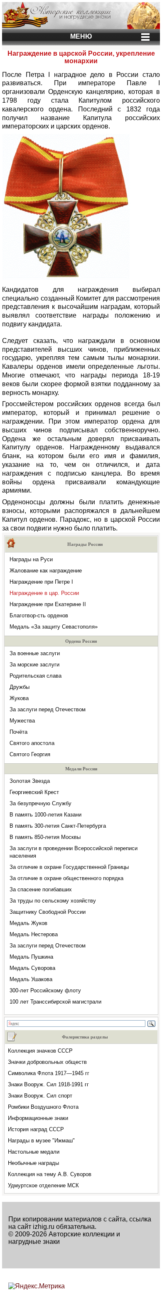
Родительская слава (35, 676)
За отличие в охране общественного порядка (66, 878)
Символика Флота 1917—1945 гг (48, 1073)
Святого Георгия (30, 754)
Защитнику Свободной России (48, 912)
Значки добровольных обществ (47, 1062)
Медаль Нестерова (34, 934)
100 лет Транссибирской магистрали (55, 1002)
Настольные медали (33, 1152)
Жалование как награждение (46, 570)
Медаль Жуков (28, 923)
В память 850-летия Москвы (45, 837)
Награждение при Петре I (41, 582)
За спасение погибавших (41, 889)
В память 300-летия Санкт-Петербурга (58, 826)
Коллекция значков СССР (40, 1051)
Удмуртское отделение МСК (43, 1185)
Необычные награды (33, 1163)
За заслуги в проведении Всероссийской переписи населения (73, 852)
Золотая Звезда (30, 781)
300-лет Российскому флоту (45, 990)
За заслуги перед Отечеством (48, 709)
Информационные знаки (38, 1118)
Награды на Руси (31, 559)
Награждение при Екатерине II (48, 604)
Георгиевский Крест (34, 792)
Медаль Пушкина (31, 957)
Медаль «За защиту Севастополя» (54, 627)
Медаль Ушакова (31, 979)
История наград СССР (36, 1129)
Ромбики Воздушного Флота (43, 1107)
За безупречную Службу (40, 803)
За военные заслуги (35, 653)
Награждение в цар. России (44, 593)
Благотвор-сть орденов (39, 615)
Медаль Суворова (32, 968)
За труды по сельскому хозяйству (53, 901)
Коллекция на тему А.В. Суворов (49, 1174)
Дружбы (19, 687)
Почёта (18, 732)
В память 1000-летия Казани (45, 814)
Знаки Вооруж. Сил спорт (40, 1096)
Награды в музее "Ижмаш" (41, 1140)
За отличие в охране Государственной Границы (69, 867)
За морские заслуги (34, 664)
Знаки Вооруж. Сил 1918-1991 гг (48, 1084)
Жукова (19, 698)
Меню (81, 36)
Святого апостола (32, 743)
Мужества (22, 721)
